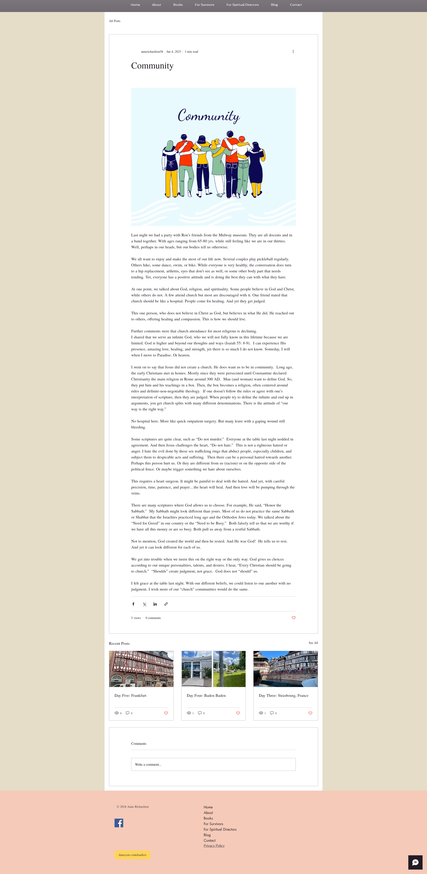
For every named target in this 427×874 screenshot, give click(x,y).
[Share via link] (166, 604)
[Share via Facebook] (133, 604)
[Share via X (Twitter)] (144, 604)
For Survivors (213, 824)
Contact (210, 840)
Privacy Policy (214, 846)
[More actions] (293, 51)
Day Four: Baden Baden (206, 695)
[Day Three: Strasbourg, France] (286, 669)
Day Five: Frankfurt (130, 695)
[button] (207, 4)
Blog (207, 835)
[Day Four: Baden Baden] (213, 669)
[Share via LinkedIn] (155, 604)
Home (208, 807)
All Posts (114, 21)
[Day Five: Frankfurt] (141, 669)
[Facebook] (119, 823)
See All (313, 643)
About (208, 812)
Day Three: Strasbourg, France (283, 695)
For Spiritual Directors (220, 829)
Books (208, 818)
